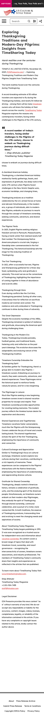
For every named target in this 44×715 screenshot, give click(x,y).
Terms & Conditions (32, 706)
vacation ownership (10, 539)
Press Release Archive (25, 701)
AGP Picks (5, 4)
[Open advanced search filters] (34, 21)
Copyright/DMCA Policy (15, 711)
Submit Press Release (12, 706)
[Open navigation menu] (4, 21)
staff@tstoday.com (10, 588)
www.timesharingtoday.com (14, 574)
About (11, 701)
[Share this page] (40, 21)
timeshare (37, 104)
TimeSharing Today (33, 110)
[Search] (29, 21)
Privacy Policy (33, 711)
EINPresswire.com (15, 72)
